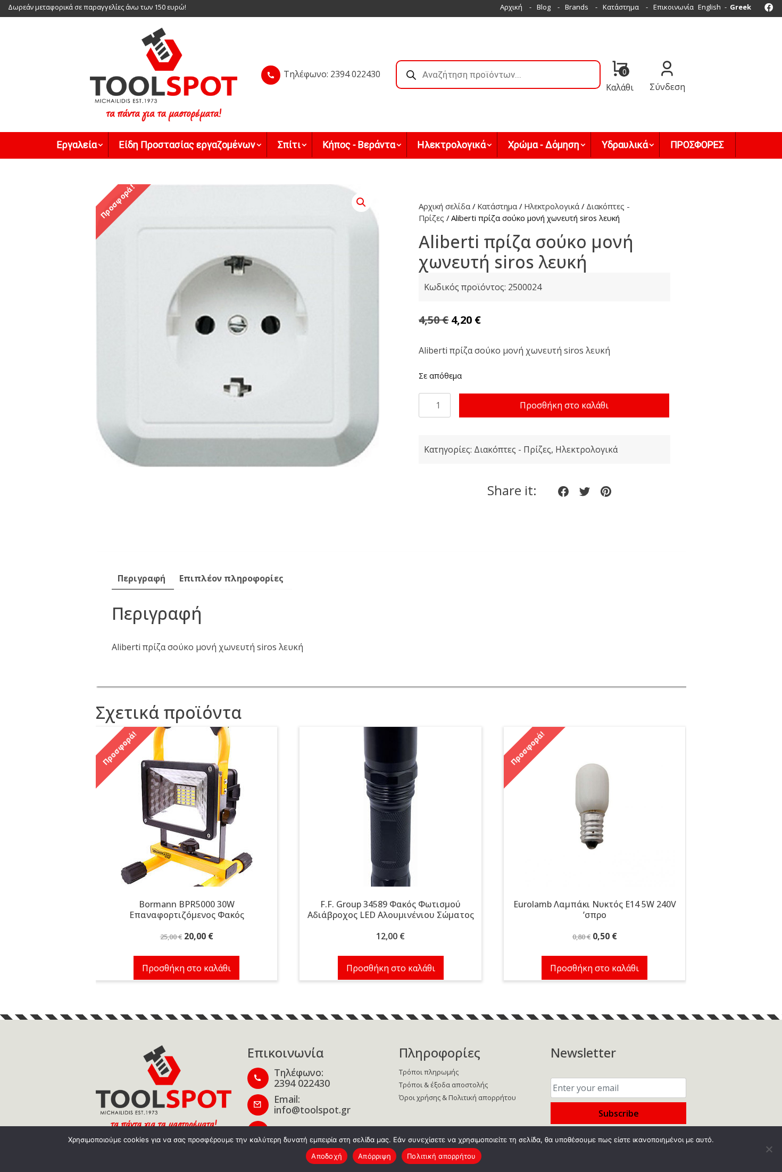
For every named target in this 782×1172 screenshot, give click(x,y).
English (709, 7)
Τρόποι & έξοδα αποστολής (443, 1084)
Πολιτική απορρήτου (441, 1156)
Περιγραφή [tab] (141, 578)
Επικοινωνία (673, 7)
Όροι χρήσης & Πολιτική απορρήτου (457, 1097)
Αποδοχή (326, 1156)
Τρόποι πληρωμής (429, 1072)
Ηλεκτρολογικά (551, 206)
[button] (361, 202)
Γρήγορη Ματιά (186, 812)
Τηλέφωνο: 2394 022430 (332, 74)
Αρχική (511, 7)
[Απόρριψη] (768, 1149)
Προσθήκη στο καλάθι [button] (186, 968)
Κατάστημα (621, 7)
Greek (740, 7)
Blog (544, 7)
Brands (576, 7)
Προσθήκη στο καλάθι (564, 405)
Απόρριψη (374, 1156)
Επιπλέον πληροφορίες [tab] (231, 578)
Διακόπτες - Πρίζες (512, 449)
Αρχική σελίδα (444, 206)
